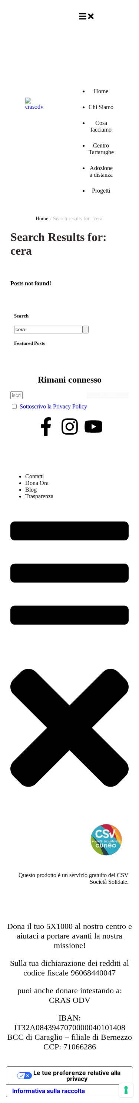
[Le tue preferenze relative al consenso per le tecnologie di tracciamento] (126, 1090)
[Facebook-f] (46, 426)
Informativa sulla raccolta (48, 1090)
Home (42, 218)
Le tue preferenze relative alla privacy (76, 1075)
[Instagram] (69, 426)
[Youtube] (93, 426)
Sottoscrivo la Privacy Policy (53, 406)
